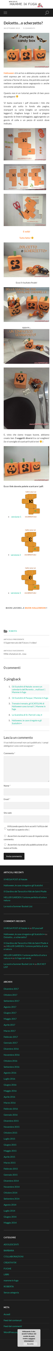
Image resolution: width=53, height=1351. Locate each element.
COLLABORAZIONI (13, 1256)
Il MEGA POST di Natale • (16, 928)
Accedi (7, 1314)
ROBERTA (13, 631)
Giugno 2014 (10, 1216)
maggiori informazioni (29, 1339)
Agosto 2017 (10, 1006)
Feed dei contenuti (13, 1320)
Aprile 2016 (9, 1096)
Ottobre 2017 (10, 994)
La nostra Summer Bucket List (18, 906)
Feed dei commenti (13, 1326)
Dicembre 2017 (11, 988)
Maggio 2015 (10, 1150)
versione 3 (16, 592)
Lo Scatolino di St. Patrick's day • (27, 715)
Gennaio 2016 (11, 1114)
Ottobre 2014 (10, 1192)
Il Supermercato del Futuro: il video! (20, 641)
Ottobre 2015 (10, 1132)
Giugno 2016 (10, 1084)
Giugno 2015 (10, 1144)
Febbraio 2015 (11, 1168)
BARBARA (9, 1250)
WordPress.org (11, 1332)
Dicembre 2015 (11, 1120)
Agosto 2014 (10, 1204)
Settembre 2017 (11, 1000)
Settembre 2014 (11, 1198)
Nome (7, 785)
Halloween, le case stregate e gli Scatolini (23, 885)
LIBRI (6, 1274)
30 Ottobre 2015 (12, 28)
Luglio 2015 (9, 1138)
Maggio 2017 (10, 1018)
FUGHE (7, 1268)
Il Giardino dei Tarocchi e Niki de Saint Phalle (25, 891)
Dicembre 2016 (11, 1048)
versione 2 (16, 554)
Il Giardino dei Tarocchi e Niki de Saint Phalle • (26, 943)
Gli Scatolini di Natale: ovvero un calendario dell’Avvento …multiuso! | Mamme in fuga (28, 689)
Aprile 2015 (9, 1156)
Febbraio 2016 (11, 1108)
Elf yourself (37, 928)
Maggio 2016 (10, 1090)
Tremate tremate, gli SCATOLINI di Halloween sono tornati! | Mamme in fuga (29, 706)
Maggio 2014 (10, 1222)
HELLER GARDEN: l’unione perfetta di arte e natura (25, 899)
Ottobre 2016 (10, 1060)
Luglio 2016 (9, 1078)
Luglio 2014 (9, 1210)
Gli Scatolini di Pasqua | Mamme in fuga (30, 698)
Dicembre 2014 (11, 1180)
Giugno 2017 (10, 1012)
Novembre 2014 (12, 1186)
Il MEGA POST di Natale (15, 879)
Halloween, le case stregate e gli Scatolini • (24, 934)
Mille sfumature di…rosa (15, 652)
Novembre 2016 (12, 1054)
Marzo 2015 (10, 1162)
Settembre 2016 (11, 1066)
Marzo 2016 (10, 1102)
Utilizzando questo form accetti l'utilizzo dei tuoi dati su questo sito (27, 828)
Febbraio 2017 (11, 1036)
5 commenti (29, 28)
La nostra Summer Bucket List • (19, 964)
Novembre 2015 (12, 1126)
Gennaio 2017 (11, 1042)
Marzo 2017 (10, 1030)
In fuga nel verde (23, 958)
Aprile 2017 (9, 1024)
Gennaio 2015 (11, 1174)
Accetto (30, 1344)
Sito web (8, 812)
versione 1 (16, 516)
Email (7, 799)
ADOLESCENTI (11, 1244)
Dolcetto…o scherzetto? (15, 937)
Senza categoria (11, 1292)
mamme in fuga (11, 1280)
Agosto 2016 (10, 1072)
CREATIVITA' (10, 1262)
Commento (9, 753)
